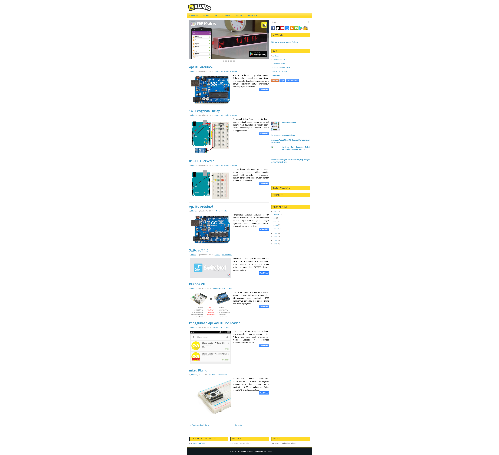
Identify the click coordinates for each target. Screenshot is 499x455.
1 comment (234, 165)
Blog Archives (292, 81)
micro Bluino (198, 370)
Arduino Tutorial (279, 63)
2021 (275, 211)
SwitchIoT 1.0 (199, 250)
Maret (275, 225)
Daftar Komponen (289, 122)
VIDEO (206, 15)
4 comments (234, 71)
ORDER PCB (252, 15)
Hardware (216, 288)
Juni (274, 218)
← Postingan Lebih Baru (199, 425)
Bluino (193, 71)
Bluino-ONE (197, 284)
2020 (275, 233)
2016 (275, 240)
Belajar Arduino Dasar (281, 67)
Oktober (276, 214)
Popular (275, 81)
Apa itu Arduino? (201, 67)
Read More (264, 90)
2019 (275, 237)
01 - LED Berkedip (201, 161)
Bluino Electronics (248, 451)
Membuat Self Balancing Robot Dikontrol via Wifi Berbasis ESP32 (296, 148)
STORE (239, 15)
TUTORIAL (226, 15)
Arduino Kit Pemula (222, 71)
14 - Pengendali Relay (204, 111)
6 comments (224, 327)
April (275, 221)
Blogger (269, 451)
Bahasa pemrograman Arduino (283, 135)
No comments (221, 211)
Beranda (193, 15)
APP (215, 15)
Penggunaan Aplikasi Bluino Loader (214, 323)
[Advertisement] (290, 93)
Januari (276, 228)
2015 (275, 244)
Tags (282, 81)
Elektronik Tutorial (280, 71)
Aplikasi (217, 255)
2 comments (234, 115)
